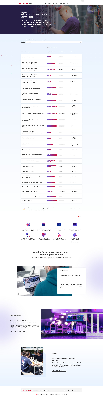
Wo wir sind (62, 3)
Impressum (52, 394)
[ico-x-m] (72, 390)
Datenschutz (57, 394)
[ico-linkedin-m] (76, 390)
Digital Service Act (64, 394)
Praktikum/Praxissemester (30, 161)
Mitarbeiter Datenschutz (30, 144)
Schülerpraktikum (28, 166)
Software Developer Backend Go (32, 182)
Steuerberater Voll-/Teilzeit (30, 191)
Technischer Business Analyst (31, 196)
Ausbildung (68, 3)
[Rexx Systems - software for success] (80, 217)
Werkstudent (27, 200)
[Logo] (26, 390)
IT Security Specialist (29, 138)
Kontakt (47, 394)
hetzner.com (42, 394)
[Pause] (19, 294)
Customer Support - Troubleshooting (33, 113)
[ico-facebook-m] (80, 390)
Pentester (26, 149)
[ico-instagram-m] (65, 390)
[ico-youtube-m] (68, 390)
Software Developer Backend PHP (32, 186)
